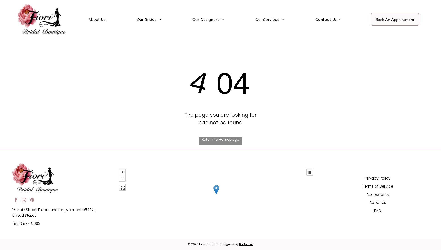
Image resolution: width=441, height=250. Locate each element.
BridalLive (246, 244)
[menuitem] (97, 19)
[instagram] (23, 201)
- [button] (122, 178)
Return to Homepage (220, 139)
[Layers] (310, 172)
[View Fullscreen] (122, 187)
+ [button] (122, 172)
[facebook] (15, 201)
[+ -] (216, 194)
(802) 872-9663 (26, 223)
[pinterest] (31, 201)
